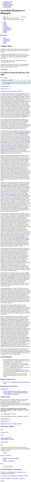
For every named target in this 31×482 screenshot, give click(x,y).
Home (4, 22)
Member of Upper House (9, 460)
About (4, 23)
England (12, 439)
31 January (3, 432)
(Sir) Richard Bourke (23, 132)
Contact (5, 24)
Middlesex (7, 439)
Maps (4, 43)
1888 (6, 437)
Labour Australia (7, 7)
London (2, 439)
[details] (12, 426)
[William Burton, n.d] (6, 86)
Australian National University (7, 473)
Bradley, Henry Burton (8, 391)
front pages (7, 413)
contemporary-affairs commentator (11, 458)
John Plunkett (12, 194)
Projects (5, 25)
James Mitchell (11, 276)
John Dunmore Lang (24, 183)
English (5, 452)
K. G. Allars (5, 77)
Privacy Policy (15, 478)
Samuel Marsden (6, 185)
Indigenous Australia (8, 4)
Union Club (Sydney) (8, 466)
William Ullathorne (20, 237)
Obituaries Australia (7, 1)
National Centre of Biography (16, 472)
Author (5, 41)
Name (4, 37)
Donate (5, 32)
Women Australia (7, 5)
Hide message (4, 69)
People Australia (7, 3)
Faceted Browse (7, 29)
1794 (7, 432)
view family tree (4, 389)
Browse (5, 31)
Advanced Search (7, 28)
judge (4, 459)
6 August (3, 437)
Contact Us (22, 478)
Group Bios (6, 27)
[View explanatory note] (2, 445)
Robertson (3, 323)
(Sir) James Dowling (10, 147)
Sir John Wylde (26, 115)
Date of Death (6, 40)
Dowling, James (7, 392)
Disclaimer (8, 478)
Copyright (3, 478)
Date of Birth (6, 39)
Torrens (22, 319)
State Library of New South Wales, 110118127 (11, 91)
